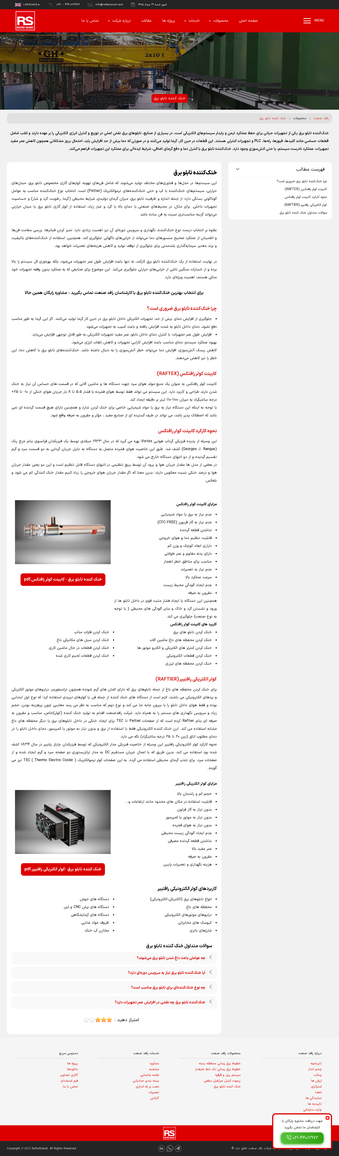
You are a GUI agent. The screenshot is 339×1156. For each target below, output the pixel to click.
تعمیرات (154, 1092)
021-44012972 (305, 1138)
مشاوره (154, 1063)
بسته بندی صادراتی (146, 1080)
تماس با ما (90, 21)
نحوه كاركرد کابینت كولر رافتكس (306, 197)
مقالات (146, 21)
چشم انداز (315, 1069)
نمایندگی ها (314, 1098)
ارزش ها (316, 1080)
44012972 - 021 (68, 4)
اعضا (318, 1092)
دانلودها (72, 1069)
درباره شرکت (121, 21)
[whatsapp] (170, 1148)
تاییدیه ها (315, 1104)
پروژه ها (168, 21)
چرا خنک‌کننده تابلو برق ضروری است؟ (302, 181)
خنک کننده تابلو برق (227, 1086)
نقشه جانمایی (149, 1075)
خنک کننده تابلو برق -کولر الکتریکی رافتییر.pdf (62, 869)
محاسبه (154, 1069)
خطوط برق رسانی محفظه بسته (220, 1063)
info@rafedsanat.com (109, 5)
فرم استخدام (69, 1080)
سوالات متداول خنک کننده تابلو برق (303, 212)
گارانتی (154, 1098)
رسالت (318, 1075)
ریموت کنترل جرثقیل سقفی (222, 1080)
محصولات (220, 21)
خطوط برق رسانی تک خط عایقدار (218, 1069)
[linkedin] (161, 1148)
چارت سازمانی (312, 1109)
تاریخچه (316, 1063)
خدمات (194, 21)
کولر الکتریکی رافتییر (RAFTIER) (305, 205)
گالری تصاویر (69, 1075)
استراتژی (316, 1086)
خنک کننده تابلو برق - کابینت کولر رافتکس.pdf (63, 579)
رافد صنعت (321, 118)
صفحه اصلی (248, 21)
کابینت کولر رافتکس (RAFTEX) (306, 189)
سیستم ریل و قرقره (228, 1075)
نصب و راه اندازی (147, 1086)
